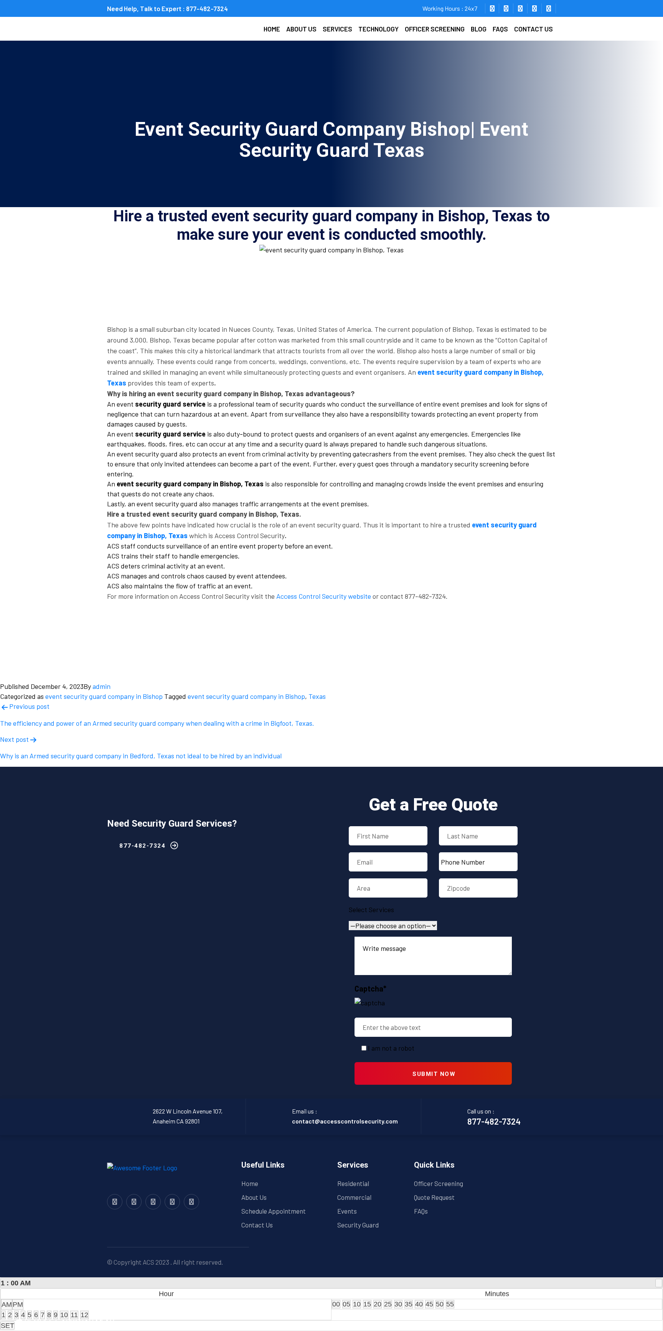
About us (301, 29)
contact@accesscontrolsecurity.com (345, 1121)
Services (337, 29)
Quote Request (434, 1197)
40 (419, 1304)
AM (7, 1304)
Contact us (533, 29)
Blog (479, 29)
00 (336, 1304)
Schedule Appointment (273, 1211)
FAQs (500, 29)
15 (367, 1304)
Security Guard (358, 1225)
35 (408, 1304)
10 (357, 1304)
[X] (658, 1283)
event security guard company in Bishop (104, 696)
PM (18, 1304)
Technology (378, 29)
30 (398, 1304)
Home (272, 29)
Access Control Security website (323, 596)
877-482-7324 (207, 8)
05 (346, 1304)
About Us (254, 1197)
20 (377, 1304)
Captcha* (370, 988)
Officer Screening (435, 29)
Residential (353, 1183)
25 (388, 1304)
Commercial (354, 1197)
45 (429, 1304)
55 (450, 1304)
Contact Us (257, 1225)
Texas (317, 696)
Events (347, 1211)
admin (101, 686)
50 (440, 1304)
